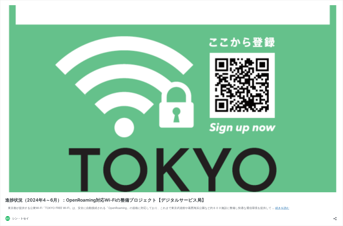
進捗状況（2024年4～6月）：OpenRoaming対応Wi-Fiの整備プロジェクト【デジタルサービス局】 (105, 200)
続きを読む (282, 208)
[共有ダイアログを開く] (335, 217)
